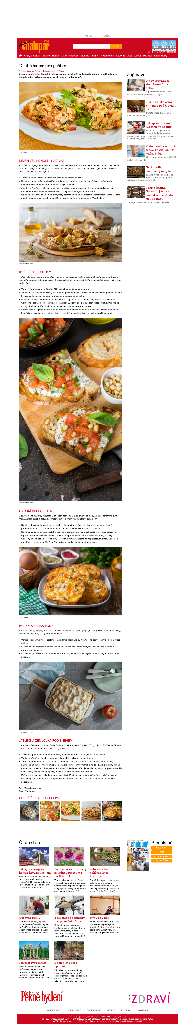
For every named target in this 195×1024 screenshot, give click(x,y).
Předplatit (161, 848)
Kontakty (126, 1010)
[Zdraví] (149, 998)
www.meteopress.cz (168, 52)
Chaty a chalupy (32, 55)
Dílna (64, 55)
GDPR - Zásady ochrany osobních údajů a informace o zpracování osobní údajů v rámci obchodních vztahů (97, 1021)
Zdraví (88, 36)
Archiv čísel (162, 861)
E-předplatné (94, 1010)
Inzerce (111, 1010)
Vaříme (61, 71)
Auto (129, 55)
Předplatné (74, 1010)
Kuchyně (120, 55)
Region (55, 55)
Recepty (46, 71)
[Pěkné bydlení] (42, 998)
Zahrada (85, 55)
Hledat (116, 46)
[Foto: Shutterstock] (29, 811)
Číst (162, 852)
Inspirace (73, 55)
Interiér (95, 55)
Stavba (46, 55)
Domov (106, 36)
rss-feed (54, 71)
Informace (143, 1010)
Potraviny (38, 71)
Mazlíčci (147, 55)
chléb (37, 74)
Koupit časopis (162, 856)
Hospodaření (107, 55)
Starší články (160, 55)
